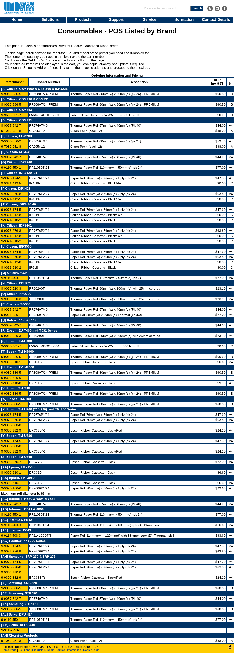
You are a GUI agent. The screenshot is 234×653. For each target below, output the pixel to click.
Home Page (9, 650)
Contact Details (216, 19)
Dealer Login (91, 650)
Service (149, 19)
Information (183, 19)
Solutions (50, 19)
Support (116, 19)
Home (16, 19)
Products (83, 19)
